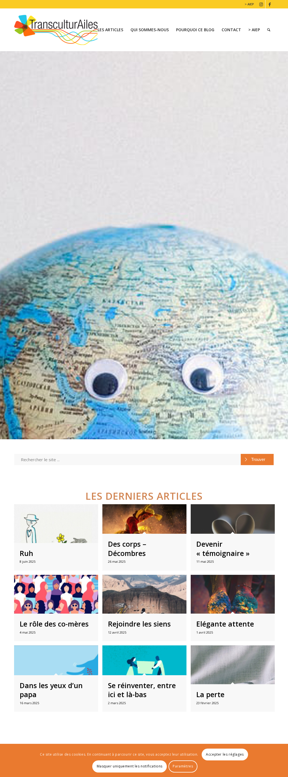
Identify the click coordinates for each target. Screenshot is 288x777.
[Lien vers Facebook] (270, 4)
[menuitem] (248, 4)
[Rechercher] (269, 30)
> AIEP (249, 4)
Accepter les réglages (225, 754)
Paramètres (183, 766)
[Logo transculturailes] (60, 30)
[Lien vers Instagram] (261, 4)
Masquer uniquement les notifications (130, 766)
